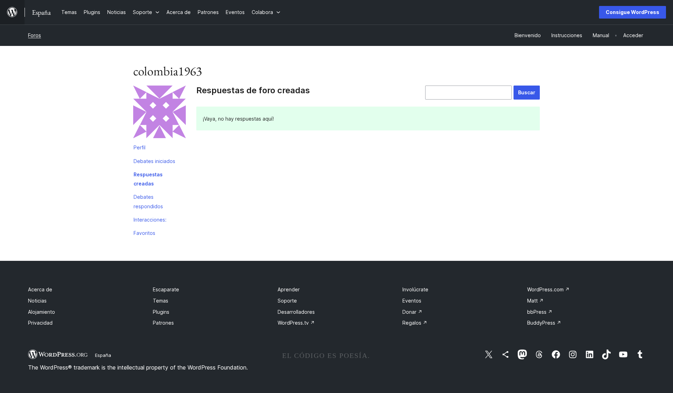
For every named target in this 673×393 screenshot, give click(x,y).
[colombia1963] (159, 113)
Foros (34, 35)
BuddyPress (544, 323)
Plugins (161, 312)
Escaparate (166, 289)
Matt (535, 301)
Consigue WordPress (632, 12)
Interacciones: (150, 220)
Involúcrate (415, 289)
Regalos (414, 323)
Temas (160, 301)
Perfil (139, 147)
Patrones (163, 323)
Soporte (287, 301)
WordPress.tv (296, 323)
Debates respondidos (148, 201)
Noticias (37, 301)
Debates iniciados (154, 161)
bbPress (539, 312)
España (103, 355)
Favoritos (144, 233)
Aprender (289, 289)
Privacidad (40, 323)
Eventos (411, 301)
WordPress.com (548, 289)
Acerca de (40, 289)
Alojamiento (41, 312)
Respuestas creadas (148, 179)
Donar (412, 312)
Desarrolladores (296, 312)
